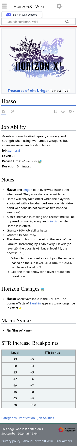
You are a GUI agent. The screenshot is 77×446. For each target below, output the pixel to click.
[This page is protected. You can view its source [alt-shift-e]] (56, 111)
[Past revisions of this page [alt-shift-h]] (63, 111)
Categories (9, 418)
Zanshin (35, 303)
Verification (27, 418)
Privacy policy (10, 441)
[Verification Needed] (20, 308)
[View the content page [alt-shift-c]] (3, 111)
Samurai (14, 150)
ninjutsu (53, 221)
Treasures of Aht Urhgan (29, 90)
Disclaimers (64, 441)
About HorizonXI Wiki (38, 441)
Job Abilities (46, 418)
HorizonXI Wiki (28, 6)
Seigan (27, 190)
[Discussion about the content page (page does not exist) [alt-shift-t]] (12, 111)
